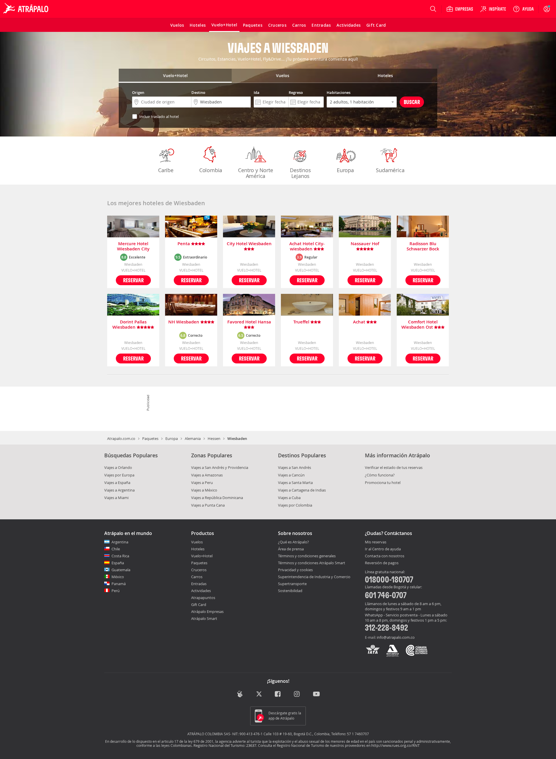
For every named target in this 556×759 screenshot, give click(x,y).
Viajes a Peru (202, 482)
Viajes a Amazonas (207, 475)
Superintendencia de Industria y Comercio (314, 576)
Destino (198, 92)
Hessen (214, 438)
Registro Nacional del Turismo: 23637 (224, 745)
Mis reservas (375, 542)
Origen (138, 92)
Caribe (165, 170)
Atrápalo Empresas (207, 611)
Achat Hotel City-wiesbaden (307, 246)
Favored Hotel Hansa (249, 322)
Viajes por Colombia (295, 505)
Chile (115, 548)
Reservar (133, 280)
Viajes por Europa (119, 475)
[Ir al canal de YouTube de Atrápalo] (316, 694)
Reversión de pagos (381, 563)
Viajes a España (117, 482)
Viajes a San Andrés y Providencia (219, 467)
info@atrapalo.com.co (396, 637)
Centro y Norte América (255, 173)
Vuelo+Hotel (202, 555)
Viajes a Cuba (289, 497)
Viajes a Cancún (291, 475)
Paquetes (150, 438)
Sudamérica (390, 170)
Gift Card (198, 604)
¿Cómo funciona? (380, 475)
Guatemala (120, 569)
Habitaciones (338, 92)
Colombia (210, 170)
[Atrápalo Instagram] (297, 694)
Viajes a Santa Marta (295, 482)
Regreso (296, 92)
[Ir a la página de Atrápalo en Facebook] (278, 694)
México (117, 576)
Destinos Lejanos (300, 173)
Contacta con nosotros (384, 556)
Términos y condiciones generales (307, 555)
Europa (345, 170)
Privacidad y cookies (295, 569)
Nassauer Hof (365, 244)
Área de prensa (291, 548)
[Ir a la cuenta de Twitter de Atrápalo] (259, 694)
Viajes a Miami (116, 497)
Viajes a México (204, 490)
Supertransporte (292, 583)
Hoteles (197, 548)
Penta (184, 244)
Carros (196, 576)
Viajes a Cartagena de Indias (302, 490)
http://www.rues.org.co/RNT (395, 745)
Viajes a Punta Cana (208, 505)
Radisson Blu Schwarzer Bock (423, 246)
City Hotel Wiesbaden (249, 244)
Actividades (201, 590)
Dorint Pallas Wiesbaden (129, 324)
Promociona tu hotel (382, 482)
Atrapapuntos (203, 597)
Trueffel (301, 322)
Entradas (198, 583)
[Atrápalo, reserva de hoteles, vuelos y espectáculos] (26, 9)
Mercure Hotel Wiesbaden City (133, 246)
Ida (256, 92)
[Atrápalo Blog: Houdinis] (240, 694)
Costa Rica (120, 555)
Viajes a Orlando (118, 467)
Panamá (118, 583)
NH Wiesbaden (184, 322)
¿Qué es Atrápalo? (293, 542)
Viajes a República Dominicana (217, 497)
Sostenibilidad (290, 590)
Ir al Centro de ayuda (383, 549)
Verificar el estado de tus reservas (394, 467)
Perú (115, 590)
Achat (359, 322)
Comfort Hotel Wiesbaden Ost (419, 324)
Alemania (193, 438)
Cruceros (198, 569)
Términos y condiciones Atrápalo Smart (311, 562)
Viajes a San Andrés (294, 467)
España (117, 562)
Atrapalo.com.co (121, 438)
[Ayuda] (523, 9)
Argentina (119, 542)
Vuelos (197, 542)
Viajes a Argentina (119, 490)
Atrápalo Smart (204, 618)
